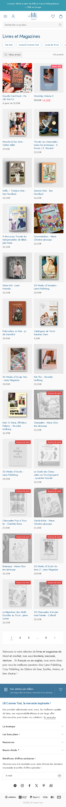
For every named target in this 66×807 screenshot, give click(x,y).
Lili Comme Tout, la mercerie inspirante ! (27, 703)
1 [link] (11, 637)
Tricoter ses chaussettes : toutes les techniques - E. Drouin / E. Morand (46, 145)
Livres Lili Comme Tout (29, 44)
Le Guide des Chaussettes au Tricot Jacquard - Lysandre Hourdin (46, 475)
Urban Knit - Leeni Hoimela (11, 287)
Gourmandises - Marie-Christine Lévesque (45, 238)
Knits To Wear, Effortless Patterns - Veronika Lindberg (15, 426)
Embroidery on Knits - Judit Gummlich (15, 332)
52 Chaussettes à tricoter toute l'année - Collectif (46, 613)
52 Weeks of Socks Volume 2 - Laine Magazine (46, 568)
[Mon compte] (13, 16)
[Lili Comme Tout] (32, 16)
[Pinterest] (44, 785)
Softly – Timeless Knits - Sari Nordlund (14, 192)
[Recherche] (60, 25)
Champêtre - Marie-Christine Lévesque (46, 424)
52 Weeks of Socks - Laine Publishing (13, 473)
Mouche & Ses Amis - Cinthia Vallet (13, 143)
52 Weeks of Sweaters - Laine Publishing (46, 287)
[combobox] (33, 25)
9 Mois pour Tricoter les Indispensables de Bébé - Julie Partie (15, 240)
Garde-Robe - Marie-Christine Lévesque (44, 522)
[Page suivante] (54, 637)
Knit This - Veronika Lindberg (43, 378)
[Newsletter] (51, 785)
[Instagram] (22, 785)
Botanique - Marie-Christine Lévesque (14, 568)
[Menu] (5, 16)
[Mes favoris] (52, 16)
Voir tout (8, 44)
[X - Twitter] (36, 785)
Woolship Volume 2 (44, 96)
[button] (60, 16)
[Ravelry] (15, 785)
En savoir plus (50, 717)
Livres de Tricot (51, 44)
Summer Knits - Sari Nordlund (43, 192)
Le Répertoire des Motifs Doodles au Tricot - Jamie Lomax (15, 615)
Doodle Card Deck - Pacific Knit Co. (15, 97)
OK (59, 775)
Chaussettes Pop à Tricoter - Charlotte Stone (15, 522)
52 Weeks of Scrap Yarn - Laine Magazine (15, 378)
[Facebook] (29, 785)
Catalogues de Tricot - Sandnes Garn (45, 332)
